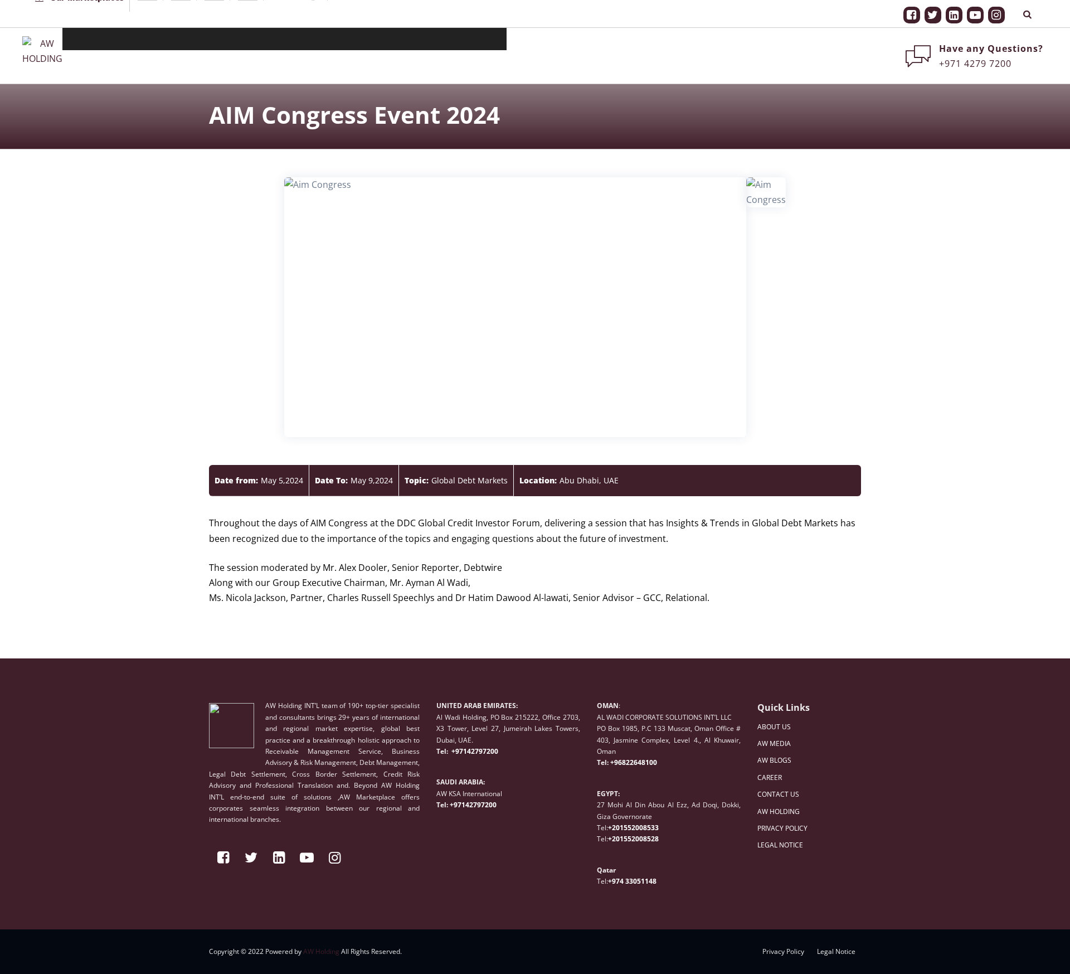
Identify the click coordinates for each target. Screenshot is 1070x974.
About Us (247, 39)
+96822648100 (633, 762)
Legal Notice (836, 951)
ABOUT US (774, 726)
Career (386, 39)
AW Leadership (188, 39)
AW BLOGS (774, 760)
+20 (614, 839)
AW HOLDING (778, 811)
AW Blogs (343, 39)
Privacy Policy (783, 951)
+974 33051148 (632, 881)
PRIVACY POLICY (782, 828)
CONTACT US (778, 794)
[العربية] (483, 39)
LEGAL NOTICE (780, 845)
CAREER (769, 777)
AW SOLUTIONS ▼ (107, 39)
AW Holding (321, 951)
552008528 (641, 839)
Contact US (432, 39)
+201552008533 (633, 827)
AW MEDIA (774, 743)
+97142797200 (474, 751)
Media (295, 39)
